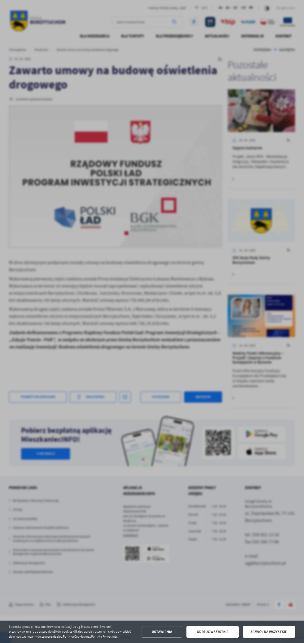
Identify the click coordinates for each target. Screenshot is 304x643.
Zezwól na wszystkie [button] (269, 631)
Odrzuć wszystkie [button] (213, 631)
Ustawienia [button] (162, 631)
